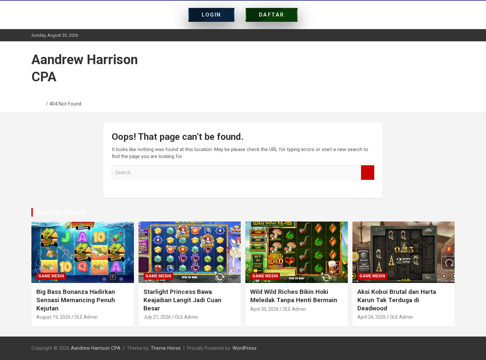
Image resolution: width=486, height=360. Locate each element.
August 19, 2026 (53, 317)
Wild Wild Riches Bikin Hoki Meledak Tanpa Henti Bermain (293, 296)
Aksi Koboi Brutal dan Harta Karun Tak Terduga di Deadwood (396, 300)
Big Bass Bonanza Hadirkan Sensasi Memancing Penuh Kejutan (75, 300)
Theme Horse (166, 348)
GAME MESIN (51, 276)
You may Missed (61, 212)
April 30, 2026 (264, 309)
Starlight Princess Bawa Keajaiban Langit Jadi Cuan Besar (182, 300)
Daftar (271, 15)
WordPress (244, 348)
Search (367, 172)
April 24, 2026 (371, 317)
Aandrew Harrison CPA (95, 348)
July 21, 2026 (157, 317)
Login (211, 15)
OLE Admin (86, 317)
